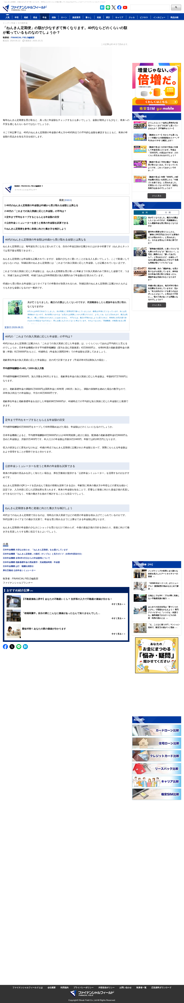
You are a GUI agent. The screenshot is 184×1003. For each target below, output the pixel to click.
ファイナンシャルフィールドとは (28, 987)
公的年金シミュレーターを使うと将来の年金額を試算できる (36, 223)
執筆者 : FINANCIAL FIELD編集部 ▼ (29, 186)
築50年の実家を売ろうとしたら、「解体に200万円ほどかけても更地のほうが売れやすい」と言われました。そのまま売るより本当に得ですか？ (163, 237)
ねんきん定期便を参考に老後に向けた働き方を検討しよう (35, 229)
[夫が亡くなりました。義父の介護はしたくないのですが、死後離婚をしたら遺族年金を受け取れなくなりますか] (140, 220)
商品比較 (174, 17)
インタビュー (159, 17)
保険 (54, 17)
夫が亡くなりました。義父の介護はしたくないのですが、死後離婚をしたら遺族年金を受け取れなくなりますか (163, 222)
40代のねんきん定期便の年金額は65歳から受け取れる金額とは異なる (41, 205)
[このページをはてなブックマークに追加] (102, 7)
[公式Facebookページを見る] (119, 7)
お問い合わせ (125, 987)
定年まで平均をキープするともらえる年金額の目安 (31, 217)
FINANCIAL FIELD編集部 (22, 37)
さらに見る (156, 196)
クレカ (132, 17)
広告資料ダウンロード (161, 987)
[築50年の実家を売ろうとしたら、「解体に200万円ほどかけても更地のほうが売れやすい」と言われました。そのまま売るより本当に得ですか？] (140, 234)
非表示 (68, 200)
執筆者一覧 (141, 987)
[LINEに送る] (18, 646)
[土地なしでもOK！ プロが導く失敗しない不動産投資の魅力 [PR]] (157, 601)
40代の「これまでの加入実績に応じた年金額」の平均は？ (35, 211)
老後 (99, 17)
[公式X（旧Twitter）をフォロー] (113, 7)
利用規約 (65, 987)
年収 (17, 17)
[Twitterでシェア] (12, 646)
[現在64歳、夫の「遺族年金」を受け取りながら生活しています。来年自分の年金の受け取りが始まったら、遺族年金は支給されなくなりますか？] (140, 271)
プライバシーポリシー (83, 987)
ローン (64, 17)
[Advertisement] (66, 161)
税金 (35, 17)
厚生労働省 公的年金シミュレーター (19, 570)
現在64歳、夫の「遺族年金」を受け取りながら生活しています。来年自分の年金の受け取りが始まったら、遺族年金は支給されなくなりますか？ (163, 274)
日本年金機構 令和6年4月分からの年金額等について (26, 558)
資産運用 (76, 17)
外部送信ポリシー (106, 987)
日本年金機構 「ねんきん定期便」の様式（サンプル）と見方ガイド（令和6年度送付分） (43, 554)
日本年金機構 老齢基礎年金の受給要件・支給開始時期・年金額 (31, 562)
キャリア (119, 17)
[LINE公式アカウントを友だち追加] (108, 7)
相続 (26, 17)
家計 (108, 17)
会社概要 (52, 987)
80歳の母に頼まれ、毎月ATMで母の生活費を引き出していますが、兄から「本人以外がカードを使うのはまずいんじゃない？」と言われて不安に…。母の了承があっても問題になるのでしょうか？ (163, 292)
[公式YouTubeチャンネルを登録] (125, 7)
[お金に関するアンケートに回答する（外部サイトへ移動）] (156, 655)
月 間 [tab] (168, 212)
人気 (7, 17)
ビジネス (144, 17)
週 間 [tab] (145, 212)
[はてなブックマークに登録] (25, 646)
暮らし (89, 17)
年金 (45, 17)
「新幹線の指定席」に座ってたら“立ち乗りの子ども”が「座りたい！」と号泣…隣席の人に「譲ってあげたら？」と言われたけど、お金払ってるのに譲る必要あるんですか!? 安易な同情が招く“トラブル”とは (163, 256)
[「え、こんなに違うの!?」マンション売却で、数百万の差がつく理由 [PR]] (157, 632)
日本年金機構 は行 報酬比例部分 (18, 566)
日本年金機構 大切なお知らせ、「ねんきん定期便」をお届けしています (35, 550)
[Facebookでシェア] (5, 646)
